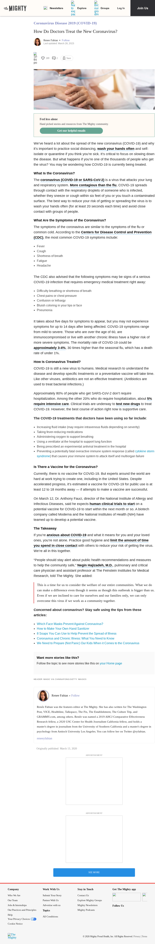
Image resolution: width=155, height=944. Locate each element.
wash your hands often (115, 149)
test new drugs (128, 404)
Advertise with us (51, 905)
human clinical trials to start (112, 504)
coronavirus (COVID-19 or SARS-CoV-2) (72, 180)
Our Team (13, 900)
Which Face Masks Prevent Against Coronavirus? (70, 623)
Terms (144, 936)
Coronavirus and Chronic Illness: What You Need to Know (75, 638)
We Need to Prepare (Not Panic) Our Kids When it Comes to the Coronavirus (88, 643)
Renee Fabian (51, 40)
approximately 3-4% (50, 348)
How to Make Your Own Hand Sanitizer (63, 628)
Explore (81, 8)
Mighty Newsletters (88, 905)
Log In (121, 8)
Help (10, 914)
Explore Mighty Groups (90, 900)
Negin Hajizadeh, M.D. (95, 565)
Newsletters (56, 8)
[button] (66, 40)
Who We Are (14, 895)
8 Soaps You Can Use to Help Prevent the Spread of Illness (76, 633)
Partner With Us (51, 900)
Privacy (136, 936)
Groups (105, 8)
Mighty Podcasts (86, 909)
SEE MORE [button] (94, 872)
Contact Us (83, 895)
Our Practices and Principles (22, 909)
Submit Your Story (52, 895)
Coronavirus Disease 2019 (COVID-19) (65, 23)
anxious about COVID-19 (66, 535)
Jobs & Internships (17, 905)
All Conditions (50, 916)
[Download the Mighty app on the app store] (126, 897)
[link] (15, 8)
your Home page (111, 663)
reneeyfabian (44, 738)
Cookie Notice (15, 923)
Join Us (142, 8)
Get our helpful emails (71, 130)
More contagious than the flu (93, 185)
